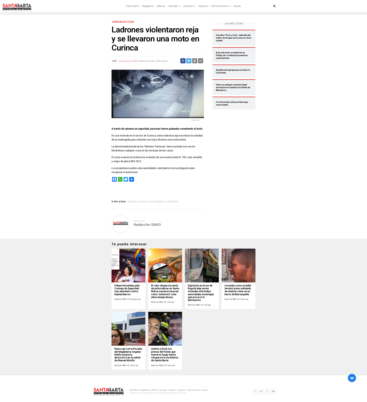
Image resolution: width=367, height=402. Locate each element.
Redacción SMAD (130, 61)
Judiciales (188, 6)
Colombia (173, 6)
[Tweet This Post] (188, 60)
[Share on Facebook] (183, 60)
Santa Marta (132, 6)
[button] (352, 378)
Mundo (237, 6)
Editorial (161, 6)
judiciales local (145, 201)
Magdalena (148, 6)
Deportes (203, 6)
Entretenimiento (220, 6)
